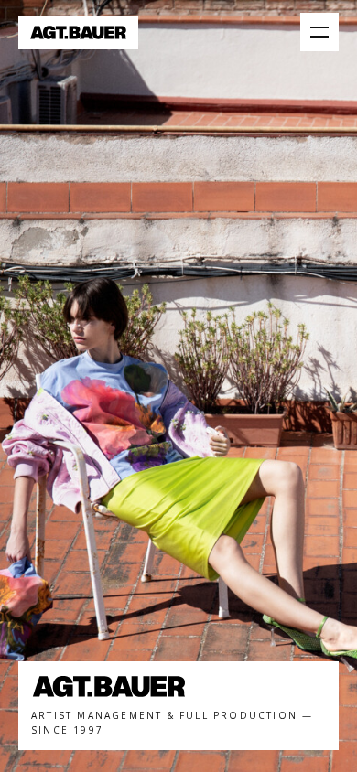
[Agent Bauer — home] (78, 32)
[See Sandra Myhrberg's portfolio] (178, 386)
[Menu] (319, 32)
